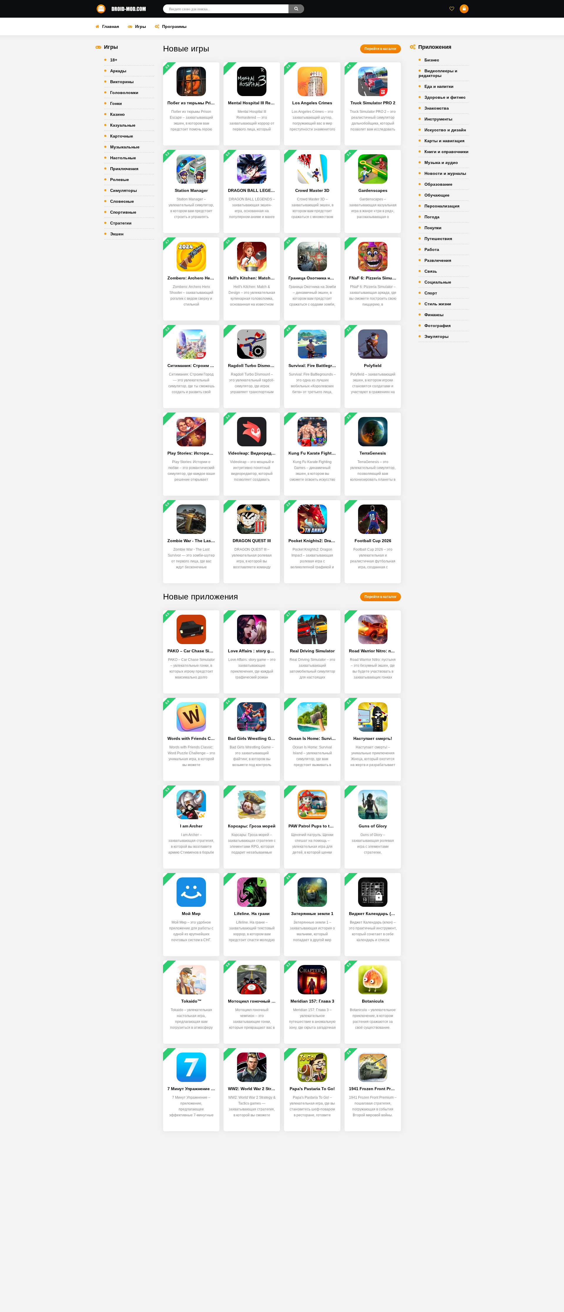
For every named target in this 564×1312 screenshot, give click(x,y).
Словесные (122, 201)
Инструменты (438, 119)
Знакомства (436, 108)
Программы (174, 26)
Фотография (437, 325)
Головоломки (124, 92)
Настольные (123, 157)
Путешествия (438, 238)
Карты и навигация (444, 140)
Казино (117, 114)
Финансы (434, 314)
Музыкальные (125, 147)
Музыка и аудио (441, 162)
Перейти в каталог (381, 49)
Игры (140, 26)
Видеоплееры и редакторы (438, 73)
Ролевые (119, 179)
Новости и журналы (445, 173)
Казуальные (122, 125)
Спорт (430, 293)
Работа (431, 249)
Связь (430, 271)
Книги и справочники (446, 151)
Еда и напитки (439, 86)
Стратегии (121, 223)
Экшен (116, 234)
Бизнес (431, 60)
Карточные (121, 136)
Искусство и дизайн (445, 130)
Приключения (124, 168)
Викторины (122, 81)
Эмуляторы (436, 336)
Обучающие (436, 195)
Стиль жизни (437, 303)
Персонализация (441, 206)
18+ (113, 60)
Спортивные (123, 212)
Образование (438, 184)
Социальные (437, 282)
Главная (110, 26)
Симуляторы (123, 190)
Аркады (118, 70)
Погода (431, 217)
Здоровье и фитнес (445, 97)
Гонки (116, 103)
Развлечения (437, 260)
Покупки (433, 227)
